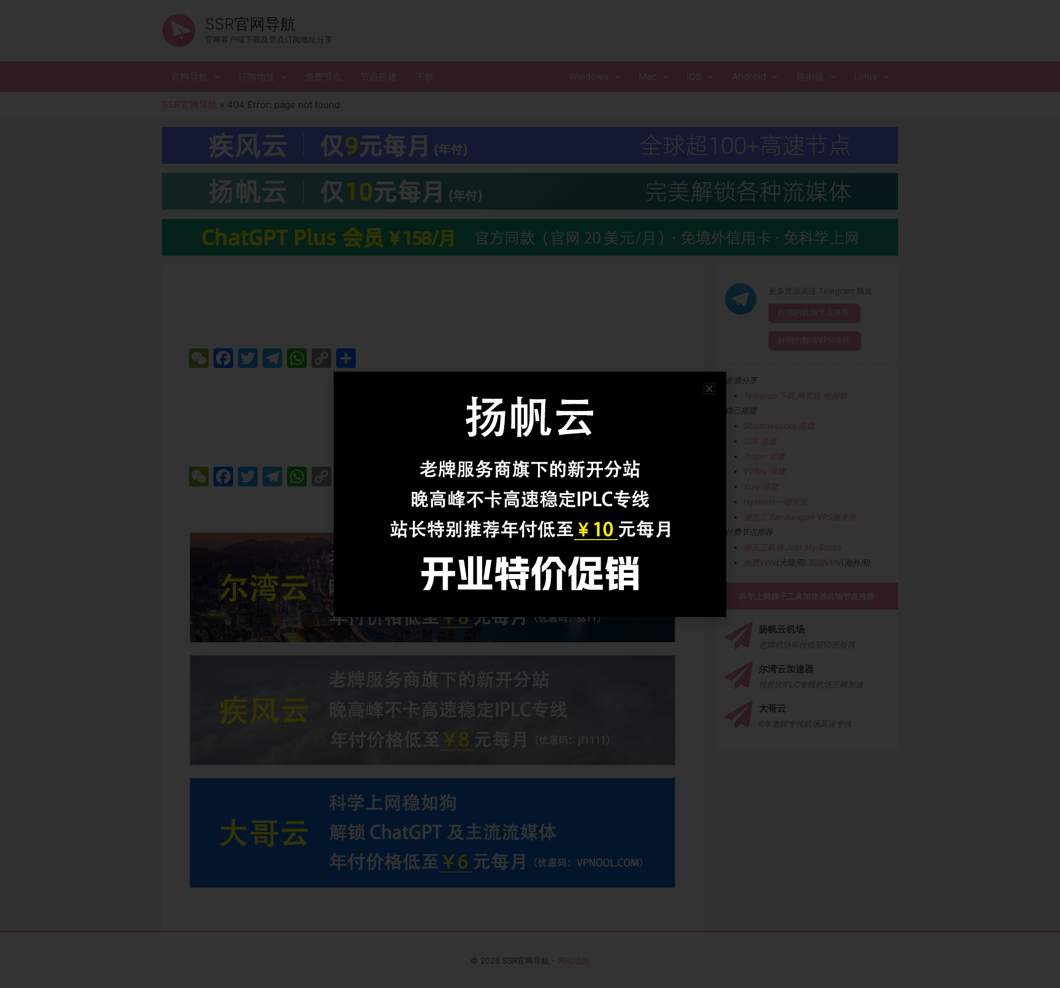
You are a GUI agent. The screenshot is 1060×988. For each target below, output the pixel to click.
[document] (530, 494)
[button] (709, 388)
